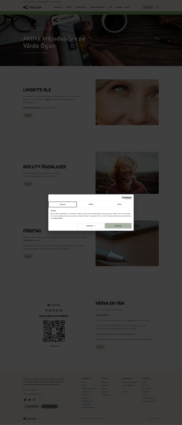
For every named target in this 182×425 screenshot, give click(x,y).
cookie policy (57, 218)
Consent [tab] (62, 204)
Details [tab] (91, 204)
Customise (89, 225)
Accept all (118, 225)
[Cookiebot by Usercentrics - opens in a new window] (123, 198)
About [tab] (119, 204)
